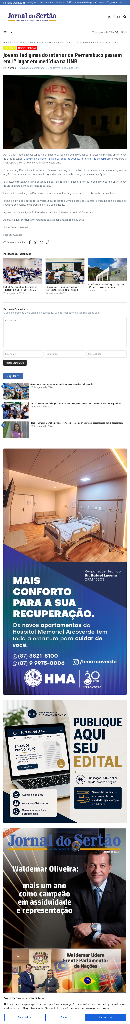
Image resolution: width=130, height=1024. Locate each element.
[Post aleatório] (116, 32)
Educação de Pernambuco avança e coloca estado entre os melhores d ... (63, 288)
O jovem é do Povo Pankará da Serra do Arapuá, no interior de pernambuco (67, 158)
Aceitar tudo (105, 1017)
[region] (65, 1008)
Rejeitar (65, 1017)
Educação (10, 47)
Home (6, 42)
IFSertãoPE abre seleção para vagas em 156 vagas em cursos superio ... (106, 286)
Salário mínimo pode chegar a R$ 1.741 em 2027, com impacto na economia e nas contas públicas (75, 403)
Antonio (12, 67)
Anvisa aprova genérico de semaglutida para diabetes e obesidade (61, 384)
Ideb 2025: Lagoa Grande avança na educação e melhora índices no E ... (20, 288)
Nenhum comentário (33, 67)
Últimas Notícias (20, 42)
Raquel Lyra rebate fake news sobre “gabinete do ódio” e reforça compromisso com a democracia (76, 423)
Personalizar (25, 1017)
